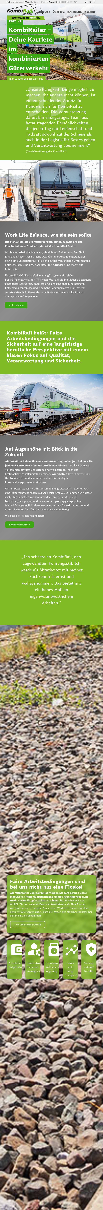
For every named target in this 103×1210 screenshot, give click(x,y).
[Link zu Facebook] (94, 2)
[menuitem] (29, 12)
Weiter (90, 557)
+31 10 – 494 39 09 (40, 2)
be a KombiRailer (26, 79)
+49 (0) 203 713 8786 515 (67, 2)
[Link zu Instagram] (90, 2)
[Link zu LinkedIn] (86, 2)
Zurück (13, 557)
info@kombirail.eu (16, 2)
